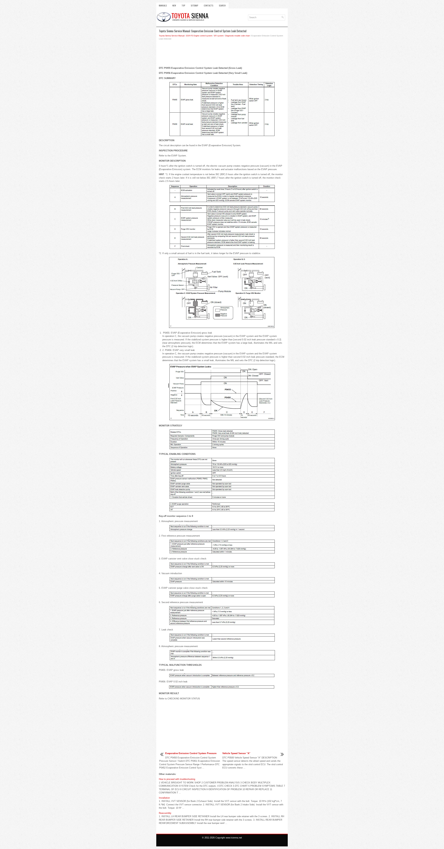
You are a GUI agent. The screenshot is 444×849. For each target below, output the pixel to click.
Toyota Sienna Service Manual (171, 36)
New (174, 5)
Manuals (163, 5)
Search (222, 5)
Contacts (208, 5)
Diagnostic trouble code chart (237, 36)
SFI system (219, 36)
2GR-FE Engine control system (199, 36)
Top (183, 5)
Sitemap (194, 5)
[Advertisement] (222, 54)
